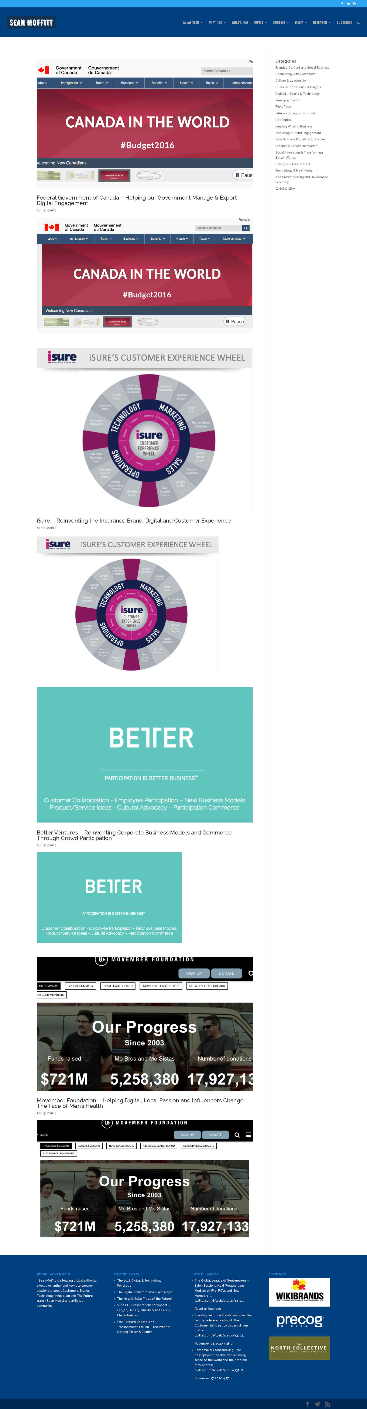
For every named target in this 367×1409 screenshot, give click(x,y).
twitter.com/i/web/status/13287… (219, 1370)
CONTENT (279, 23)
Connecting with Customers (295, 74)
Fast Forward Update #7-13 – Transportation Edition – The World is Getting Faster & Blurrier (144, 1327)
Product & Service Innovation (296, 146)
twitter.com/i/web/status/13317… (219, 1300)
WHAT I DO (215, 23)
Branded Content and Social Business (302, 67)
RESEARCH (320, 23)
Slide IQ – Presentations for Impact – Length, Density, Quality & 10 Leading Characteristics (144, 1310)
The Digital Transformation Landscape (144, 1292)
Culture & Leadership (290, 80)
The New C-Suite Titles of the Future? (144, 1298)
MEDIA (299, 23)
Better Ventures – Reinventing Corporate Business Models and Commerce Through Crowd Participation (134, 835)
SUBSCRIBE (344, 23)
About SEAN (191, 23)
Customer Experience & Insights (298, 87)
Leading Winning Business (293, 126)
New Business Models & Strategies (300, 139)
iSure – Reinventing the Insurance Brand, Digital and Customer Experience (134, 520)
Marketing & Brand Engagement (298, 133)
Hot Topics (283, 120)
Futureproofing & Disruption (295, 113)
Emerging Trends (287, 100)
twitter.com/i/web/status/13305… (220, 1335)
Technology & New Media (293, 170)
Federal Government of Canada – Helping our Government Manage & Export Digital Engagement (137, 200)
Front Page (283, 106)
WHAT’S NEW (240, 23)
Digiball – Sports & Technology (297, 93)
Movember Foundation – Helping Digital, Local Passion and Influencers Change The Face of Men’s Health (140, 1103)
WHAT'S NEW (285, 188)
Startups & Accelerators (292, 164)
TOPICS (258, 23)
